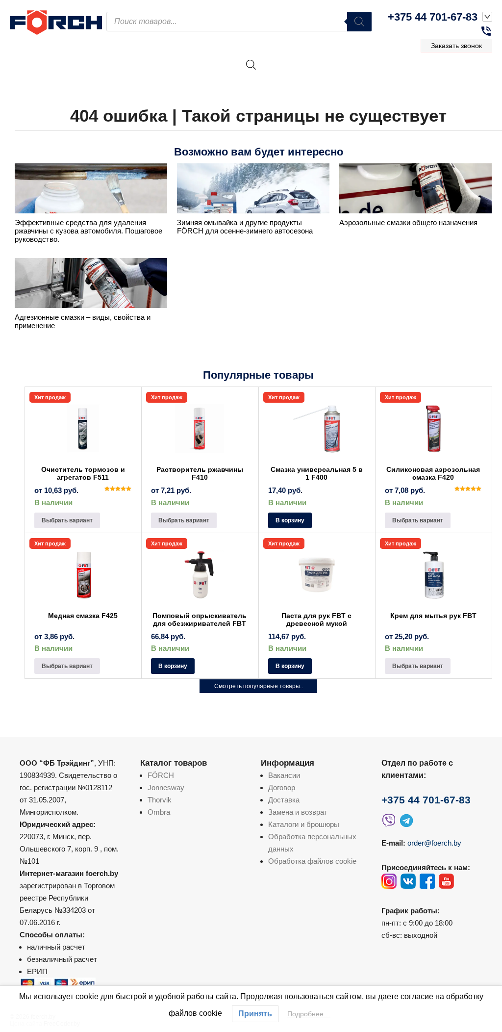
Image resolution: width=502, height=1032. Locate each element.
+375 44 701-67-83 (432, 17)
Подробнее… (308, 1014)
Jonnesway (166, 787)
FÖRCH (161, 775)
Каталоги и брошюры (303, 824)
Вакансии (284, 775)
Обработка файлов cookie (312, 861)
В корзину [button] (290, 520)
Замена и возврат (297, 812)
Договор (281, 787)
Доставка (284, 800)
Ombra (159, 812)
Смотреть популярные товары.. (258, 686)
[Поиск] (359, 21)
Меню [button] (463, 75)
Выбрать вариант (67, 520)
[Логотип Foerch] (58, 21)
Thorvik (160, 800)
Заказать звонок (456, 46)
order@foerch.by (434, 843)
